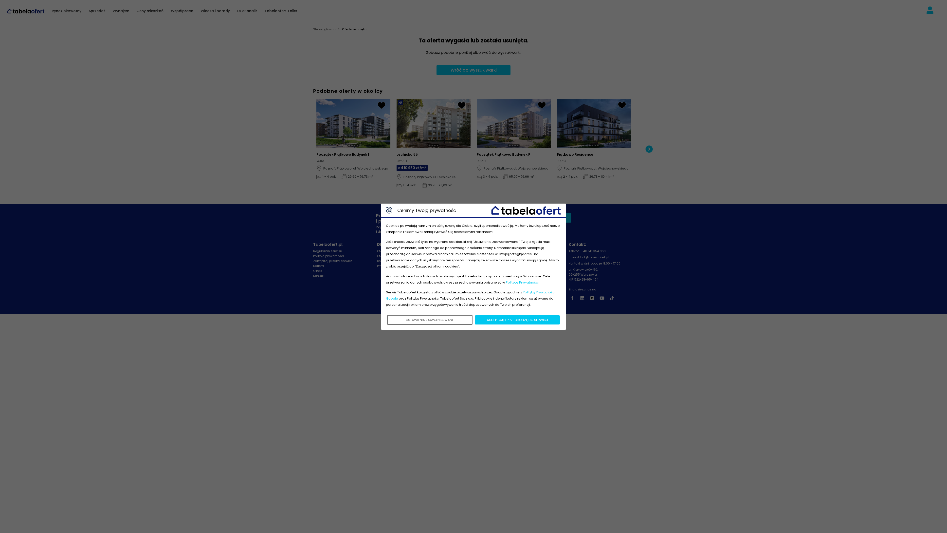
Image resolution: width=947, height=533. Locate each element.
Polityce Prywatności (522, 282)
